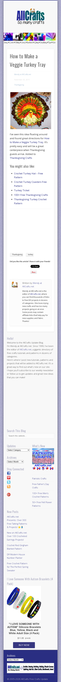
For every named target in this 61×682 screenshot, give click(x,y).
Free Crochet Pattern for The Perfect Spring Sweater (17, 567)
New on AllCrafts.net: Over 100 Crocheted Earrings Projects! (17, 536)
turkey (30, 254)
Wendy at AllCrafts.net (22, 74)
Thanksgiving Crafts (21, 157)
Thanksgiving (19, 85)
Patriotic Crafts (39, 478)
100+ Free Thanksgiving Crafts (31, 195)
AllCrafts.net (35, 294)
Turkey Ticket (21, 190)
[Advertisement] (33, 232)
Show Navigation (47, 25)
